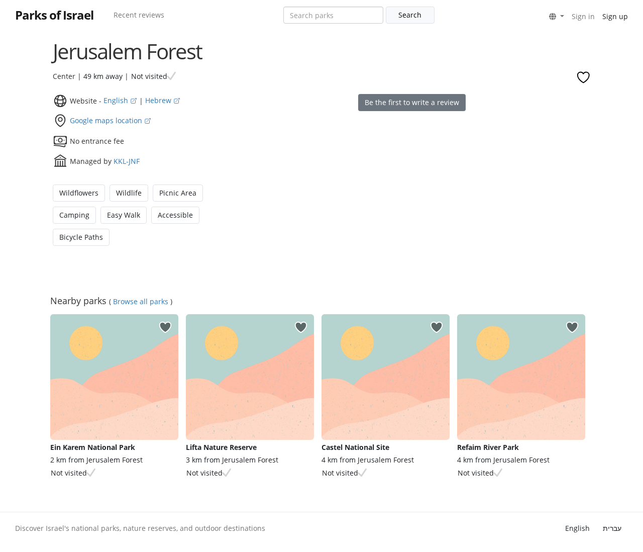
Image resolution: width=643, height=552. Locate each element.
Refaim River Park (488, 447)
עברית (612, 528)
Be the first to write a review (412, 102)
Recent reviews (139, 15)
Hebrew (159, 100)
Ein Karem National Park (92, 447)
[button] (556, 17)
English (116, 100)
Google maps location (107, 120)
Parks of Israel (54, 15)
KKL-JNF (127, 160)
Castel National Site (355, 447)
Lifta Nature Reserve (221, 447)
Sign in (583, 16)
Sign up (615, 16)
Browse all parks (140, 301)
